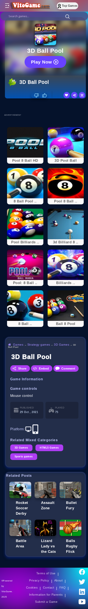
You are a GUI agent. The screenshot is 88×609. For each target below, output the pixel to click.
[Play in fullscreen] (82, 95)
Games (18, 344)
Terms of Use (46, 573)
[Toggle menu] (7, 6)
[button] (67, 16)
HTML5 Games (49, 447)
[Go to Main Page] (30, 5)
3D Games (61, 344)
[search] (44, 16)
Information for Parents (46, 594)
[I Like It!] (43, 95)
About (58, 580)
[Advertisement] (46, 106)
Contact (48, 587)
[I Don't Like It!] (35, 95)
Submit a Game (46, 601)
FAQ (62, 587)
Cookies (32, 587)
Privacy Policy (39, 580)
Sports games (24, 456)
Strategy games (38, 344)
